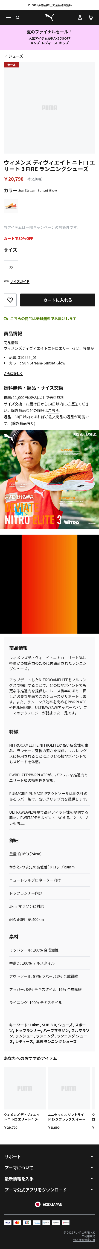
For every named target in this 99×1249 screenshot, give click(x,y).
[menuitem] (88, 1236)
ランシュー (24, 1036)
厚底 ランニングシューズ (56, 1041)
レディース (49, 43)
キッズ (64, 43)
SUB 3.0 (49, 1025)
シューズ (16, 56)
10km (35, 1025)
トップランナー (28, 1030)
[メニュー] (8, 17)
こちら (53, 410)
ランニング (45, 1036)
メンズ (35, 43)
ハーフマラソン (56, 1030)
